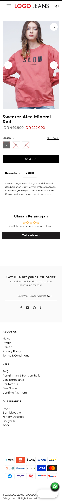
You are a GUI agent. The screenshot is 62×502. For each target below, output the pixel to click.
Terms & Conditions (16, 355)
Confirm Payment (15, 392)
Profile (7, 343)
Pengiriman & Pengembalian (22, 375)
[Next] (54, 65)
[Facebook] (21, 308)
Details (30, 173)
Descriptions (12, 173)
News (6, 338)
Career (7, 347)
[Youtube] (27, 308)
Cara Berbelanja (13, 379)
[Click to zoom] (54, 27)
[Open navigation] (8, 6)
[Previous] (8, 65)
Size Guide (53, 138)
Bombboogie (12, 412)
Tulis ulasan (31, 235)
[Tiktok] (41, 308)
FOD (6, 425)
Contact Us (10, 384)
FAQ (5, 371)
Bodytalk (9, 421)
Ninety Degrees (13, 416)
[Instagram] (34, 308)
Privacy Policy (12, 351)
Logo (6, 408)
